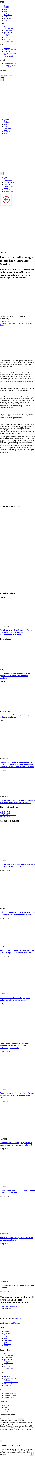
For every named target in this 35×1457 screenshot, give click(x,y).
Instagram (7, 1411)
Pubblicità (7, 51)
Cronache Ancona (9, 67)
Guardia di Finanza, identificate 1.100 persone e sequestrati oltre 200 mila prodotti (15, 676)
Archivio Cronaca (5, 811)
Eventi (6, 13)
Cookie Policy (8, 56)
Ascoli (6, 27)
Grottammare (8, 30)
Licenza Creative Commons (22, 1429)
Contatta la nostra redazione (8, 1306)
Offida (6, 37)
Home (2, 1)
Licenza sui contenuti (10, 49)
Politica (6, 9)
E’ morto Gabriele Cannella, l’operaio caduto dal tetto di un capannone (15, 999)
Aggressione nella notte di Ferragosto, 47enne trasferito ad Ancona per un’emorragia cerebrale (15, 1045)
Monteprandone (9, 32)
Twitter (6, 1407)
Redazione (7, 48)
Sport (5, 11)
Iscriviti (21, 1419)
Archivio (6, 20)
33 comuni (7, 131)
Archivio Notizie (5, 813)
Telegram (17, 1323)
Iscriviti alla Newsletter (11, 53)
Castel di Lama (8, 36)
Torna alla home (5, 816)
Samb (5, 16)
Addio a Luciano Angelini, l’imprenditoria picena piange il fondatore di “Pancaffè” (17, 951)
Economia (7, 8)
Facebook (7, 1405)
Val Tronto (7, 39)
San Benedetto (8, 28)
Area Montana (8, 41)
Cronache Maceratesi (10, 65)
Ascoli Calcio (8, 15)
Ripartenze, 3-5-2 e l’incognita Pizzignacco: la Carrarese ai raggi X (17, 716)
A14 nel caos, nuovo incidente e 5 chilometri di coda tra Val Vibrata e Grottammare (17, 801)
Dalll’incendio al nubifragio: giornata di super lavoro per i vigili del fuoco (16, 1144)
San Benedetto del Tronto (8, 815)
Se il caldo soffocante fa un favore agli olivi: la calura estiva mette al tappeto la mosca (17, 913)
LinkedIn (7, 1409)
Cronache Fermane (10, 63)
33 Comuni (7, 18)
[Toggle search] (2, 173)
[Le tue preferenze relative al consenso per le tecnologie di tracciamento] (31, 1453)
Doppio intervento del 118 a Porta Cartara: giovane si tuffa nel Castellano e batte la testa (17, 1095)
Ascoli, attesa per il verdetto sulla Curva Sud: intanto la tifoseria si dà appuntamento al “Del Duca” (16, 632)
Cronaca (6, 6)
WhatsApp (17, 1318)
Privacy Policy (8, 55)
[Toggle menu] (2, 79)
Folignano (7, 34)
